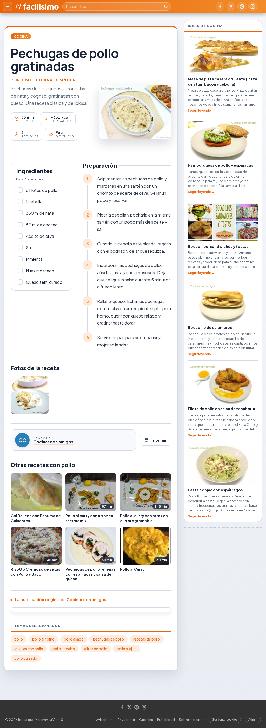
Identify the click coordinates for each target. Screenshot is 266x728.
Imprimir (159, 440)
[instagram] (252, 6)
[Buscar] (166, 6)
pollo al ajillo (127, 648)
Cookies (146, 720)
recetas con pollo (28, 648)
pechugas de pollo (108, 639)
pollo (18, 639)
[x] (231, 6)
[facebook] (220, 6)
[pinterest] (241, 6)
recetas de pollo (146, 639)
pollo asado (74, 639)
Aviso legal (105, 720)
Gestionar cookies (224, 720)
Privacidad (126, 720)
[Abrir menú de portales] (7, 6)
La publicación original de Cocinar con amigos (60, 599)
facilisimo (41, 6)
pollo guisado (25, 658)
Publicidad (166, 720)
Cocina (21, 36)
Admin (252, 720)
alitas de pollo (95, 648)
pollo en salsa (63, 648)
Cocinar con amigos (53, 441)
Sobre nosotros (191, 720)
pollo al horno (43, 639)
